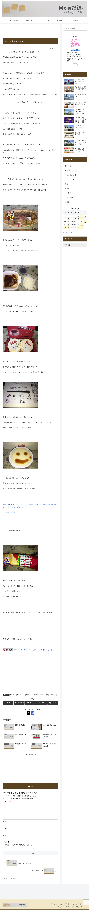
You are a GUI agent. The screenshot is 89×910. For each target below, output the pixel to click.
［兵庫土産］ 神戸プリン (9, 512)
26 (68, 228)
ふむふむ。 (75, 50)
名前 (4, 822)
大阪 (47, 694)
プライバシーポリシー (57, 904)
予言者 (36, 694)
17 (85, 222)
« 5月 (65, 232)
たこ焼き (13, 694)
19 (68, 225)
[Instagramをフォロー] (32, 713)
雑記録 (6, 694)
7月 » (70, 232)
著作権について (69, 904)
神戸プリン (53, 694)
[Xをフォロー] (28, 713)
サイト (5, 835)
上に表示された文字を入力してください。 (18, 845)
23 (82, 225)
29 (78, 228)
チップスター (21, 694)
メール (5, 828)
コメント (7, 801)
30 (82, 228)
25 (65, 228)
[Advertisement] (30, 31)
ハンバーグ (29, 694)
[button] (52, 703)
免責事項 (78, 904)
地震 (42, 694)
